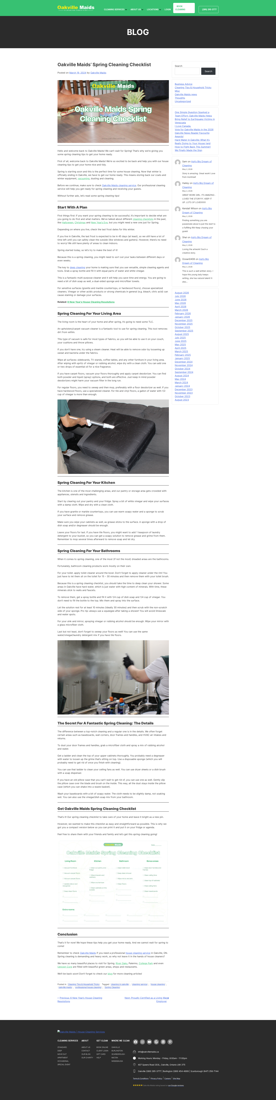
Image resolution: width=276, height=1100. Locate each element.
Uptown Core (64, 966)
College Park (146, 963)
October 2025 (182, 327)
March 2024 (181, 382)
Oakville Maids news (186, 94)
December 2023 (183, 389)
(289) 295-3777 (209, 9)
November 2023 (184, 392)
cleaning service (139, 984)
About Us (136, 9)
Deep (59, 1051)
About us (86, 1047)
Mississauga (117, 1061)
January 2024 (182, 386)
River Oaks (121, 963)
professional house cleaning (88, 987)
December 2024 (183, 361)
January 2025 (182, 358)
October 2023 (182, 396)
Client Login (102, 1051)
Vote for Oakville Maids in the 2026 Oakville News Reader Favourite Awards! (194, 133)
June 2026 (180, 299)
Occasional (63, 1061)
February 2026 (183, 313)
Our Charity (87, 1058)
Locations (153, 9)
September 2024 (184, 372)
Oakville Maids (98, 72)
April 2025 (180, 348)
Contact (86, 1051)
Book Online (102, 1047)
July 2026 (180, 296)
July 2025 (180, 337)
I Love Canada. (183, 126)
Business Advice (183, 84)
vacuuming (84, 178)
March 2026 (181, 310)
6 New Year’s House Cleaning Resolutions (91, 301)
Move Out (62, 1054)
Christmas (80, 222)
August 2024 (182, 375)
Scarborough (118, 1054)
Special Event (63, 1064)
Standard (62, 1047)
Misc (177, 91)
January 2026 (182, 316)
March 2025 (181, 351)
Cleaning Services (114, 9)
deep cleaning (77, 267)
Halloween (67, 222)
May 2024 (180, 379)
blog (110, 973)
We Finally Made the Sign (188, 150)
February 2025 (183, 354)
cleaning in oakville (120, 984)
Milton (115, 1058)
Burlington (117, 1051)
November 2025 (184, 323)
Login (168, 9)
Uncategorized (183, 101)
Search (178, 65)
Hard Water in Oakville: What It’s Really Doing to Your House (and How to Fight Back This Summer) (193, 143)
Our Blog (86, 1054)
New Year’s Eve (99, 222)
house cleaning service (138, 952)
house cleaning (158, 984)
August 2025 (182, 334)
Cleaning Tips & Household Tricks (83, 984)
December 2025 (183, 320)
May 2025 (180, 344)
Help (98, 1058)
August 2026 (182, 292)
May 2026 (180, 303)
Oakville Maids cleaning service (119, 185)
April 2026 (180, 306)
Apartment (62, 1058)
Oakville (116, 1047)
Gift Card (101, 1054)
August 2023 (182, 399)
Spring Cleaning (112, 987)
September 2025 (184, 330)
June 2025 (180, 341)
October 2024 (182, 368)
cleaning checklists (143, 219)
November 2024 (184, 365)
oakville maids (65, 987)
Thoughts (180, 97)
